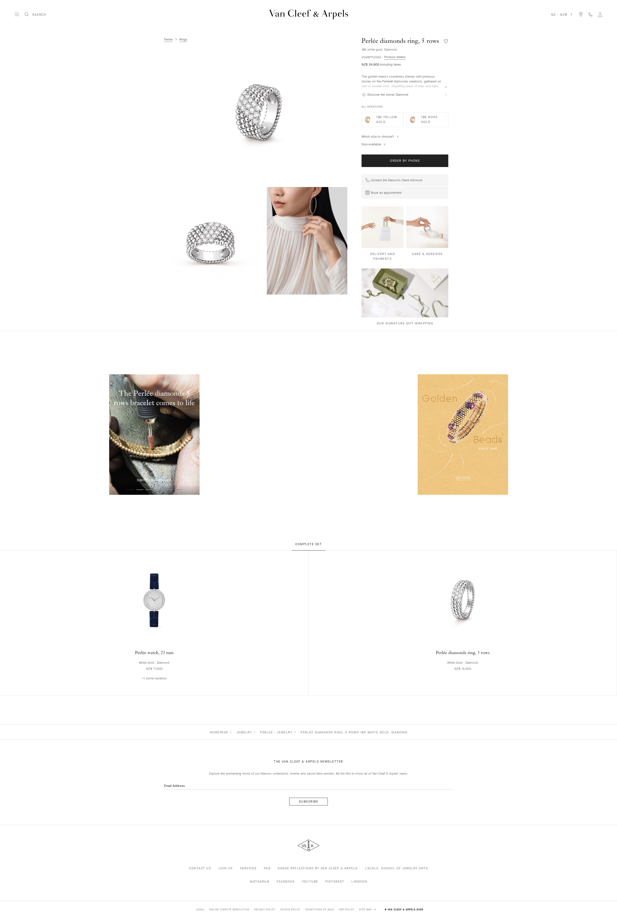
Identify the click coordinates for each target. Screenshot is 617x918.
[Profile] (600, 14)
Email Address (174, 786)
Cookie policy (290, 909)
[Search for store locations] (580, 14)
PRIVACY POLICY (264, 909)
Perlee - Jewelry (276, 732)
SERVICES (248, 868)
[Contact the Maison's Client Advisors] (590, 14)
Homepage (219, 732)
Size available (371, 144)
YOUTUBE (310, 881)
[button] (260, 112)
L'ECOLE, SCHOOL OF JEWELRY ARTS (396, 868)
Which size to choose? (378, 136)
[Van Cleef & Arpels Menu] (16, 14)
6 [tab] (178, 489)
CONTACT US (200, 868)
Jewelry (244, 732)
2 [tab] (139, 489)
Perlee (168, 39)
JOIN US (225, 868)
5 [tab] (168, 489)
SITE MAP (366, 909)
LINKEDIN (359, 881)
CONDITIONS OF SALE (319, 909)
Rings (183, 39)
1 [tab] (130, 489)
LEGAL (200, 909)
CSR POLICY (346, 909)
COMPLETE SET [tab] (308, 544)
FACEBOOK (286, 881)
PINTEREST (334, 881)
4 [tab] (159, 489)
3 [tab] (149, 489)
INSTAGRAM (260, 881)
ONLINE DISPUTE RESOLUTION (229, 909)
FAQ (267, 868)
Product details (395, 57)
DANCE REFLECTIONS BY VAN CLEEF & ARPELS (318, 868)
